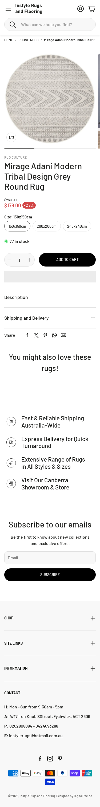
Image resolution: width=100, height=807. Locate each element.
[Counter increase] (29, 260)
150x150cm (17, 226)
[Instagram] (50, 759)
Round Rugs (28, 40)
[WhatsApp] (54, 335)
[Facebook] (27, 335)
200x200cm (47, 226)
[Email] (63, 335)
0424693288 (46, 725)
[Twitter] (36, 335)
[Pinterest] (45, 335)
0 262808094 (20, 725)
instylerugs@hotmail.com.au (36, 735)
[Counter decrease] (9, 260)
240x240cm (77, 226)
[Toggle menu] (8, 9)
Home (8, 40)
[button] (50, 24)
